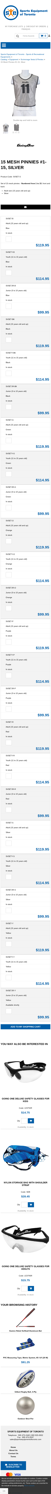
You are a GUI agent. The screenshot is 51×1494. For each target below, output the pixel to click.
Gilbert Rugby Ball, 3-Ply (25, 1392)
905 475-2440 (24, 1435)
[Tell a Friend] (25, 207)
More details (29, 1486)
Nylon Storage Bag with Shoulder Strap (25, 1183)
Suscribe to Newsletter (14, 1466)
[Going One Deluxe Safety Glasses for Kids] (25, 1071)
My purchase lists (14, 26)
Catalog (4, 59)
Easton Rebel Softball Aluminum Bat (25, 1331)
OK (4, 1491)
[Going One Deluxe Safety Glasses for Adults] (25, 1239)
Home (13, 1447)
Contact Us (13, 1453)
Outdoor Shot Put (25, 1419)
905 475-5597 (28, 1437)
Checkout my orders (36, 26)
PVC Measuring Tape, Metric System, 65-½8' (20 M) (25, 1358)
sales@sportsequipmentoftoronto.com (25, 1439)
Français (26, 29)
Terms (13, 1456)
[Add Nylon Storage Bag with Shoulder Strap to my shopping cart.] (31, 1204)
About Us (13, 1450)
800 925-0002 (37, 1435)
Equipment (13, 59)
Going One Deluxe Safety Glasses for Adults (25, 1267)
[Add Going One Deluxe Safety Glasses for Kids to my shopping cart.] (31, 1120)
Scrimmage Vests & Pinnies (32, 59)
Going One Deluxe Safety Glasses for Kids (25, 1100)
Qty (18, 1121)
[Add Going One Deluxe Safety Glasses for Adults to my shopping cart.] (31, 1288)
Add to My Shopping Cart (26, 1027)
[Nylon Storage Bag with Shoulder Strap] (25, 1155)
